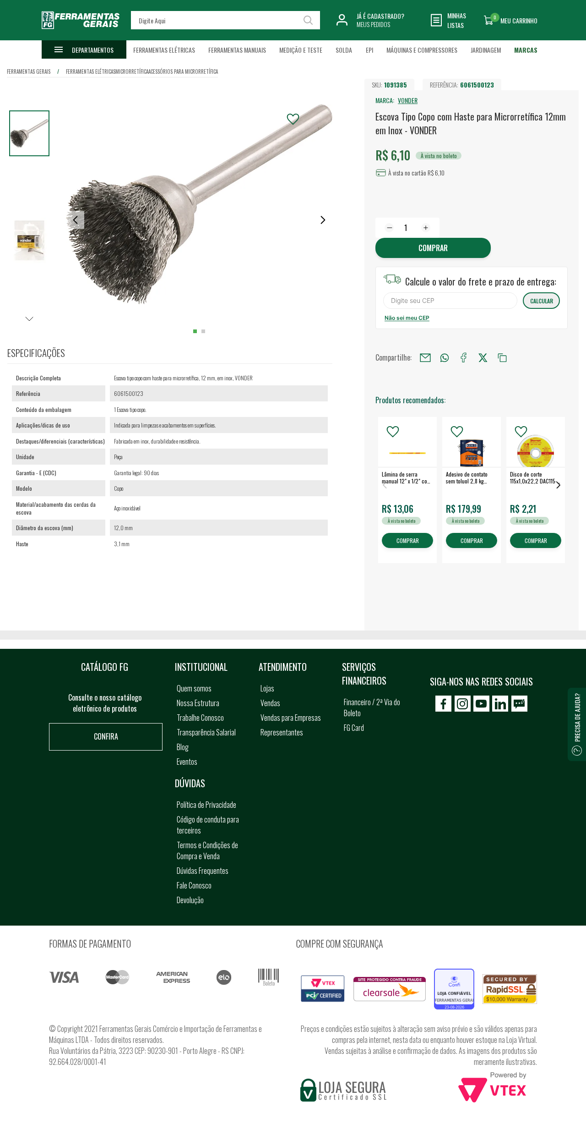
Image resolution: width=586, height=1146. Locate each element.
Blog (183, 746)
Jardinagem (486, 50)
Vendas (270, 702)
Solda (344, 50)
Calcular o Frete (450, 300)
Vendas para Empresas (290, 717)
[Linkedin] (500, 704)
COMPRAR (407, 541)
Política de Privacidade (206, 804)
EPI (369, 50)
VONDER (408, 100)
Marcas (525, 50)
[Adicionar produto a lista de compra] (293, 119)
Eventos (187, 761)
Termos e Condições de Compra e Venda (207, 850)
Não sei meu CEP (407, 317)
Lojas (267, 688)
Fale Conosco (194, 885)
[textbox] (225, 20)
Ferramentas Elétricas (164, 50)
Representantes (281, 732)
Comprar (433, 247)
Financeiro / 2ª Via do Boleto (372, 707)
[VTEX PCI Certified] (322, 980)
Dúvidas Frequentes (202, 870)
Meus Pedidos (373, 24)
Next (558, 485)
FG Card (354, 727)
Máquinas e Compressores (421, 50)
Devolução (190, 899)
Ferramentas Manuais (237, 50)
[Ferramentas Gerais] (80, 33)
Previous (384, 485)
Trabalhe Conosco (200, 717)
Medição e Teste (300, 50)
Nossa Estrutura (198, 702)
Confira (106, 736)
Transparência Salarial (206, 732)
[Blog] (519, 704)
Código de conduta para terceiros (208, 825)
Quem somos (194, 688)
